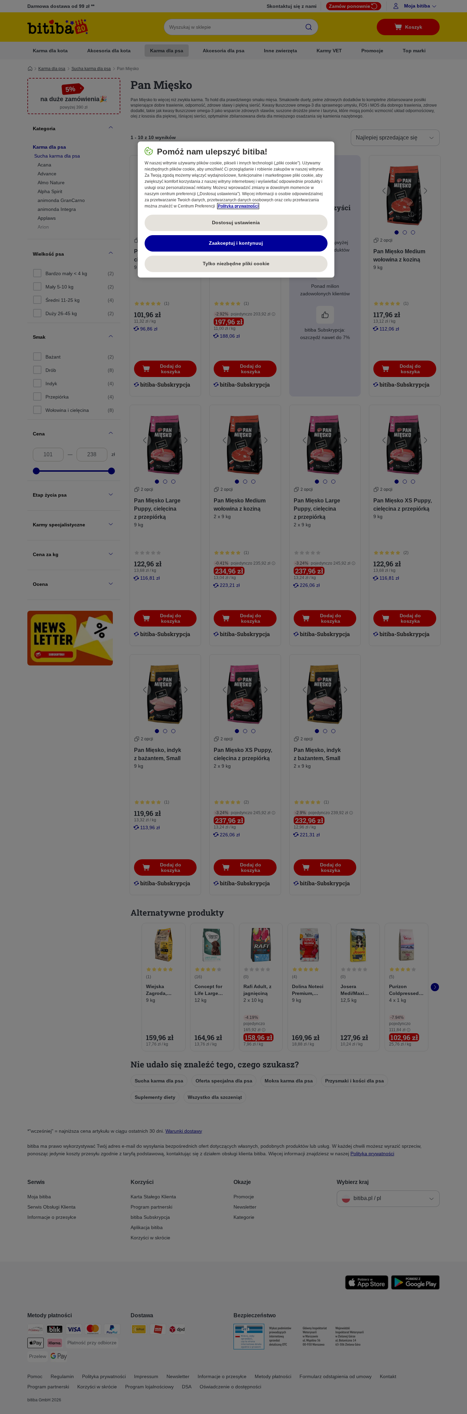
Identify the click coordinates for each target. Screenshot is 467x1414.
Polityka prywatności (238, 206)
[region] (236, 210)
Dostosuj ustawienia (236, 222)
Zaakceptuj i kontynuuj (236, 243)
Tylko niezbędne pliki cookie (236, 263)
